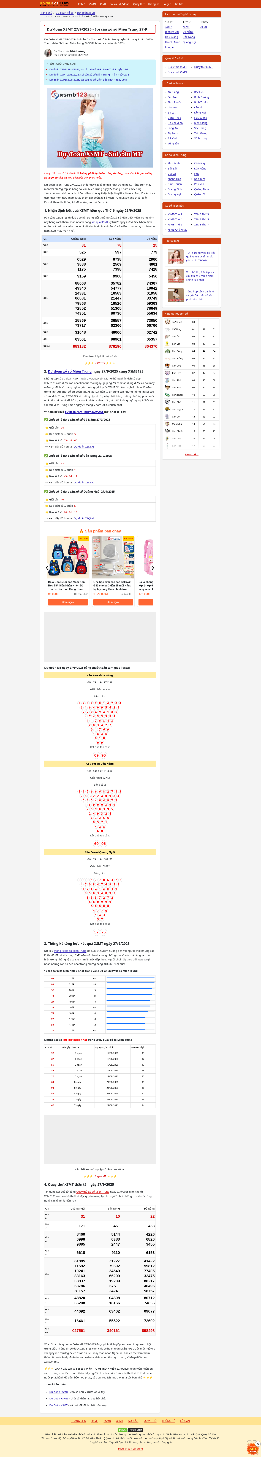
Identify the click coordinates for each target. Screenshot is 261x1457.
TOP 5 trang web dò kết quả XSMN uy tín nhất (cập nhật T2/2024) (200, 256)
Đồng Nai (200, 112)
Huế (196, 173)
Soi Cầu (133, 1421)
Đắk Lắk (172, 168)
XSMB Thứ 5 (201, 219)
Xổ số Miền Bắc (174, 205)
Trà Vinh (173, 138)
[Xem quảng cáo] (253, 1449)
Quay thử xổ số (174, 58)
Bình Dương (201, 97)
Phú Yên (199, 184)
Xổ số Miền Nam (175, 83)
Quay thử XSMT (203, 67)
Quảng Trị (200, 194)
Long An (170, 47)
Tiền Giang (200, 133)
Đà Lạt (171, 112)
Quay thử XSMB (177, 67)
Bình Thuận (201, 102)
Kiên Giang (201, 123)
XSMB (81, 4)
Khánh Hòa (174, 179)
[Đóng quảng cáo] (258, 1444)
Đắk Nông (189, 37)
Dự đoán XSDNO (84, 482)
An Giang (173, 92)
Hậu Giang (171, 37)
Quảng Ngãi (190, 42)
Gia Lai (172, 173)
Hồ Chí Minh (172, 42)
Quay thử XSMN (177, 72)
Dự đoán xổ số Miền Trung (70, 371)
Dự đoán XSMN (58, 1398)
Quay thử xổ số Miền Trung (92, 1191)
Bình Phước (172, 31)
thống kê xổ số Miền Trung (70, 950)
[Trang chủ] (54, 4)
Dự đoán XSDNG (84, 446)
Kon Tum (199, 179)
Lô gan (167, 4)
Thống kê (153, 4)
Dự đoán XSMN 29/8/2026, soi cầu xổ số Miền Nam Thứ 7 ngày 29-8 (88, 69)
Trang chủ (78, 1421)
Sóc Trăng (200, 128)
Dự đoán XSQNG (84, 518)
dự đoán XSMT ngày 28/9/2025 (84, 411)
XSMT (102, 4)
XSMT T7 (100, 363)
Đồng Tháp (174, 117)
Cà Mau (172, 107)
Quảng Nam (201, 189)
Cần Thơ (199, 107)
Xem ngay (68, 602)
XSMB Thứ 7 (201, 224)
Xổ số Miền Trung (175, 155)
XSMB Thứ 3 (201, 214)
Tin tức (179, 4)
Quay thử (138, 4)
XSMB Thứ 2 (175, 214)
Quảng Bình (175, 189)
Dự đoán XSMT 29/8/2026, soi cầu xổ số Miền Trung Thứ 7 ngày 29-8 (89, 74)
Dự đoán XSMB (58, 1392)
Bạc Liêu (199, 92)
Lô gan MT (100, 1176)
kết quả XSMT (100, 222)
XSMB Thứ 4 (175, 219)
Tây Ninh (173, 133)
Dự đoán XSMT (58, 1405)
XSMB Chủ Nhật (177, 229)
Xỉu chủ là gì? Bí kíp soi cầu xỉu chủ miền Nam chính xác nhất (200, 276)
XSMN (92, 4)
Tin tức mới (172, 241)
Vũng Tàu (173, 143)
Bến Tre (172, 97)
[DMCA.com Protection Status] (130, 1429)
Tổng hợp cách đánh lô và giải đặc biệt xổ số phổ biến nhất (200, 295)
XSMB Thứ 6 (175, 224)
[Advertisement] (100, 637)
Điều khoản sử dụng (130, 1448)
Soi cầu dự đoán (119, 4)
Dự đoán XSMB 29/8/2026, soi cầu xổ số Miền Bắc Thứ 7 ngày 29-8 (88, 79)
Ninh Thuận (175, 184)
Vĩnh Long (200, 138)
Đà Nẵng (188, 31)
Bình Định (174, 163)
